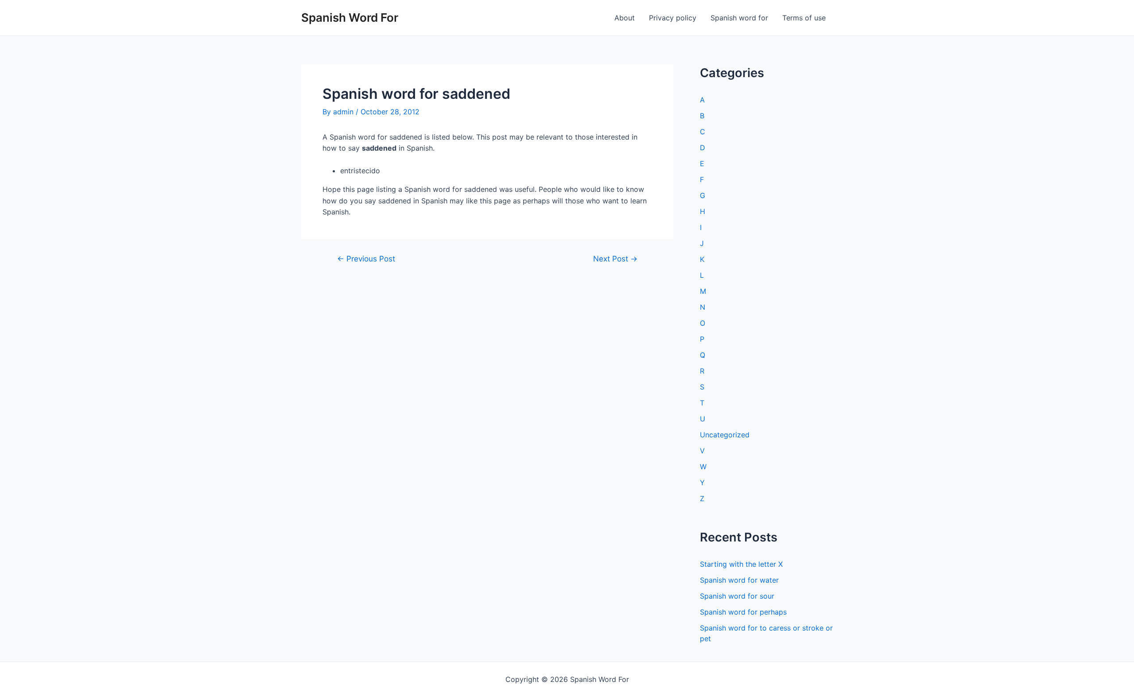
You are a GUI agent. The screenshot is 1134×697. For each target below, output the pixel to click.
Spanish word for (739, 17)
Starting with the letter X (741, 564)
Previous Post (366, 258)
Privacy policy (672, 17)
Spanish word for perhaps (743, 611)
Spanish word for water (739, 580)
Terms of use (804, 17)
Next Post (615, 258)
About (624, 17)
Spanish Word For (349, 17)
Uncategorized (725, 434)
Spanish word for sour (737, 596)
